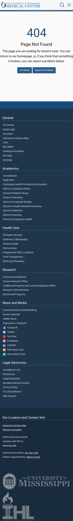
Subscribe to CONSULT (15, 323)
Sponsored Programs (14, 294)
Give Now (8, 134)
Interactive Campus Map (16, 138)
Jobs (5, 142)
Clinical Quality (10, 244)
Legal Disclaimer (11, 378)
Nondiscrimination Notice (16, 383)
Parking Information (13, 151)
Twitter (10, 332)
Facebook (11, 327)
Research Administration (16, 290)
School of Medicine (13, 210)
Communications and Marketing (20, 310)
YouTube (11, 336)
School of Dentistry (13, 197)
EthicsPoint (9, 374)
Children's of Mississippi (15, 239)
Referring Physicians (13, 261)
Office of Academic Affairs (16, 189)
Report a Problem (44, 70)
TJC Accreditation (12, 391)
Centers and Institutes (14, 277)
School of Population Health (17, 219)
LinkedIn (11, 345)
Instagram (12, 341)
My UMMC (8, 147)
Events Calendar (11, 314)
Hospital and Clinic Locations (18, 252)
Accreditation (10, 176)
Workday (7, 160)
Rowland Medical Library (16, 193)
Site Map (7, 155)
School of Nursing (12, 215)
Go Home (25, 70)
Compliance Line (11, 370)
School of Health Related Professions (22, 206)
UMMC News (9, 319)
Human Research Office (15, 281)
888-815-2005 (33, 457)
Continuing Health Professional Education (25, 184)
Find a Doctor (10, 248)
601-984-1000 (31, 453)
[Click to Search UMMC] (62, 5)
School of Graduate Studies (17, 202)
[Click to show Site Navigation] (69, 5)
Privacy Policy (10, 387)
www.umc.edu (9, 445)
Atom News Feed (15, 354)
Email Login (9, 129)
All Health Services (12, 235)
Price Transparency (13, 257)
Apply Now (8, 180)
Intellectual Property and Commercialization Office (29, 285)
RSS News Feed (14, 350)
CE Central (8, 125)
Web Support (9, 396)
